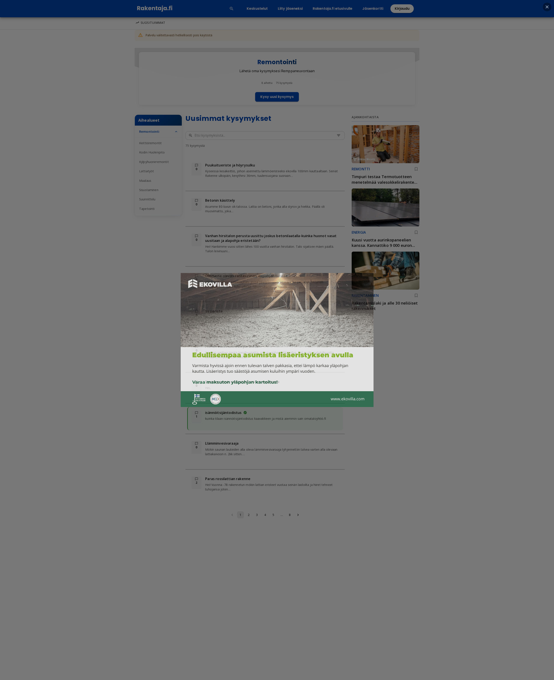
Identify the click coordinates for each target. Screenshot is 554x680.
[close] (547, 7)
